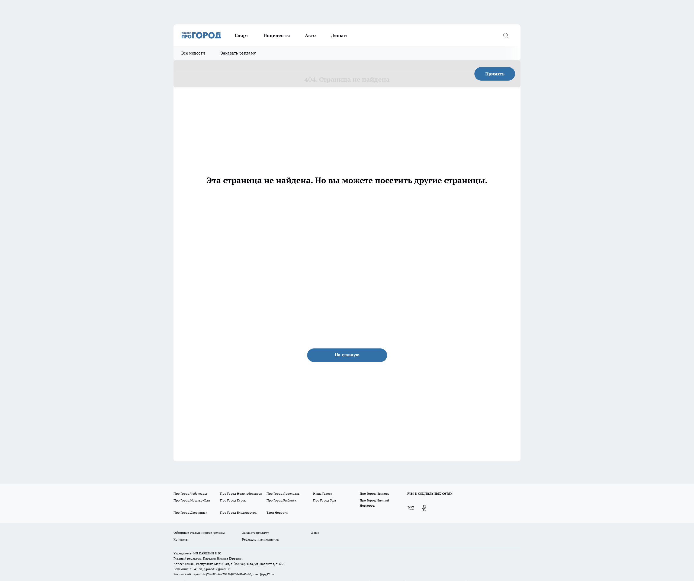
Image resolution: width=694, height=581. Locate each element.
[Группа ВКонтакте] (410, 508)
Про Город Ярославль (283, 493)
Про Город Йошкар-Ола (192, 500)
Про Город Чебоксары (190, 493)
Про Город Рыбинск (281, 500)
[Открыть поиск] (505, 35)
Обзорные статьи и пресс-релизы (199, 533)
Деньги (339, 35)
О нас (315, 533)
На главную (347, 354)
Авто (310, 35)
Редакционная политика (260, 539)
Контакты (181, 539)
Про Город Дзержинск (190, 512)
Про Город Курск (233, 500)
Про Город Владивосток (238, 512)
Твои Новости (277, 512)
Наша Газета (322, 493)
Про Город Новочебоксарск (241, 493)
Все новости (193, 53)
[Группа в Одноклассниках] (424, 508)
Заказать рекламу (238, 53)
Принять (495, 74)
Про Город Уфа (324, 500)
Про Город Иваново (375, 493)
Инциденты (277, 35)
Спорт (241, 35)
